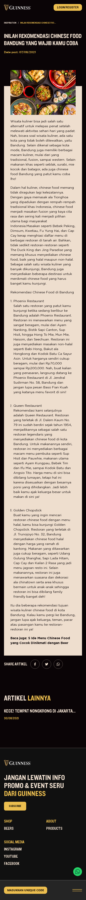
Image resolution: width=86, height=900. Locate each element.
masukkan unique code (25, 890)
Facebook (11, 863)
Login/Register (68, 7)
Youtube (11, 856)
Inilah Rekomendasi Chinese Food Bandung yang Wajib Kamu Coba (43, 40)
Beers (9, 828)
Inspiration (10, 23)
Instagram (13, 849)
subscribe (15, 806)
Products (54, 828)
